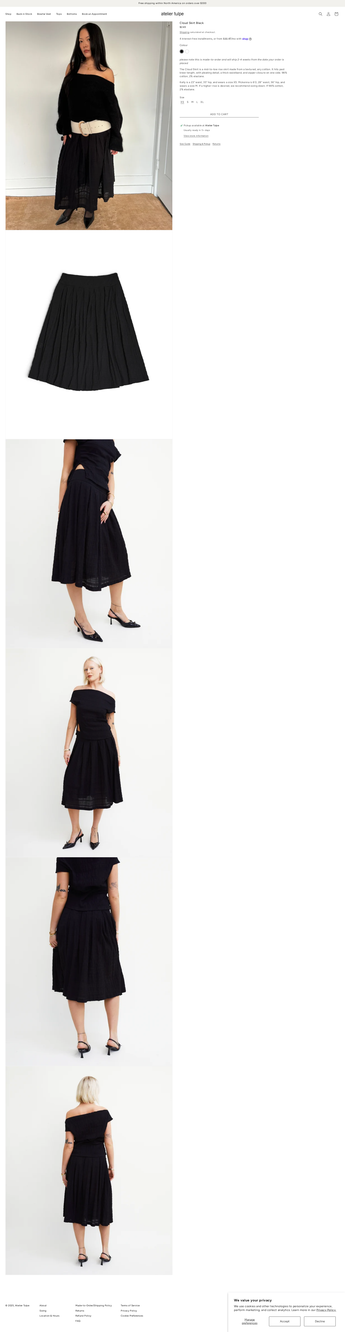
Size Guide (185, 144)
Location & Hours (49, 1315)
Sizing (43, 1310)
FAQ (77, 1321)
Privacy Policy (129, 1310)
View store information (196, 136)
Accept (284, 1321)
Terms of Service (130, 1305)
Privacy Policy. (326, 1310)
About (43, 1305)
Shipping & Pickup (201, 144)
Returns (216, 144)
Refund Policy (83, 1315)
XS (182, 102)
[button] (321, 14)
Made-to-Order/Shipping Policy (93, 1305)
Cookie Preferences (132, 1315)
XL (202, 102)
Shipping (184, 32)
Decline (320, 1321)
